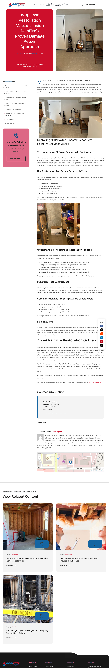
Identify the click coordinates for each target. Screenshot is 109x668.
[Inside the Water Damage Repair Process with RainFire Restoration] (28, 504)
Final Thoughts (10, 119)
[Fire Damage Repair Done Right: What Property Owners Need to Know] (28, 576)
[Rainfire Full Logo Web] (11, 662)
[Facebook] (101, 326)
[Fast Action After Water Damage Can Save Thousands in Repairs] (81, 504)
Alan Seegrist (19, 53)
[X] (101, 330)
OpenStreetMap (99, 471)
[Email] (101, 345)
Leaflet (92, 471)
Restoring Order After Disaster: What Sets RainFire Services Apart (15, 87)
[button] (70, 462)
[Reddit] (101, 333)
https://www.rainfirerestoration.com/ (58, 413)
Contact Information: (10, 123)
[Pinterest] (101, 341)
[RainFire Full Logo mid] (17, 3)
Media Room (35, 53)
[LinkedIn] (101, 337)
